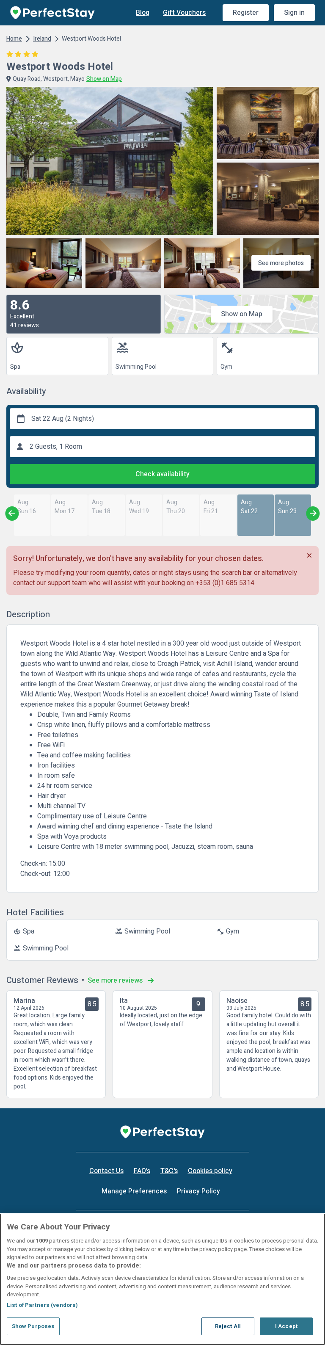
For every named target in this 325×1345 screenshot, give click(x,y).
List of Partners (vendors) (42, 1305)
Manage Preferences (134, 1191)
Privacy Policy (198, 1191)
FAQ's (142, 1171)
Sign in (294, 13)
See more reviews (116, 980)
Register (246, 13)
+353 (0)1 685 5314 (225, 583)
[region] (162, 1279)
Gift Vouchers (184, 13)
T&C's (169, 1171)
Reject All (228, 1326)
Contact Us (106, 1171)
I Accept (286, 1326)
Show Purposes (33, 1326)
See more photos (281, 263)
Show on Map (241, 314)
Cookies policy (210, 1171)
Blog (142, 13)
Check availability (162, 474)
